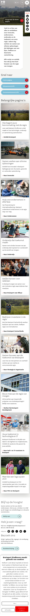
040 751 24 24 (10, 527)
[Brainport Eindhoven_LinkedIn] (27, 16)
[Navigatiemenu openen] (27, 3)
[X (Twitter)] (24, 531)
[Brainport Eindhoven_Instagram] (27, 26)
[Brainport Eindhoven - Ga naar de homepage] (3, 2)
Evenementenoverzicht (11, 92)
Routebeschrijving (8, 548)
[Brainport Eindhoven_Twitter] (27, 19)
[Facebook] (8, 531)
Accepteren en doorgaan (21, 609)
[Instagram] (12, 531)
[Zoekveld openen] (22, 3)
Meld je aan (6, 516)
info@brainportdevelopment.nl (16, 525)
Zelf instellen (8, 610)
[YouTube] (20, 531)
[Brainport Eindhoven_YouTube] (27, 29)
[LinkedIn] (16, 531)
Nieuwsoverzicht (8, 86)
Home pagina (7, 80)
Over (15, 603)
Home (4, 21)
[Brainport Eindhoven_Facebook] (27, 22)
